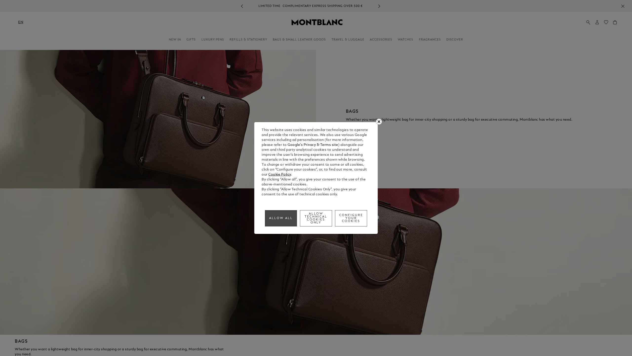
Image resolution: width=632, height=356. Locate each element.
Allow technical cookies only (316, 218)
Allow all (281, 218)
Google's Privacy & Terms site (313, 145)
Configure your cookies (351, 218)
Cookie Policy (279, 174)
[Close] (379, 122)
